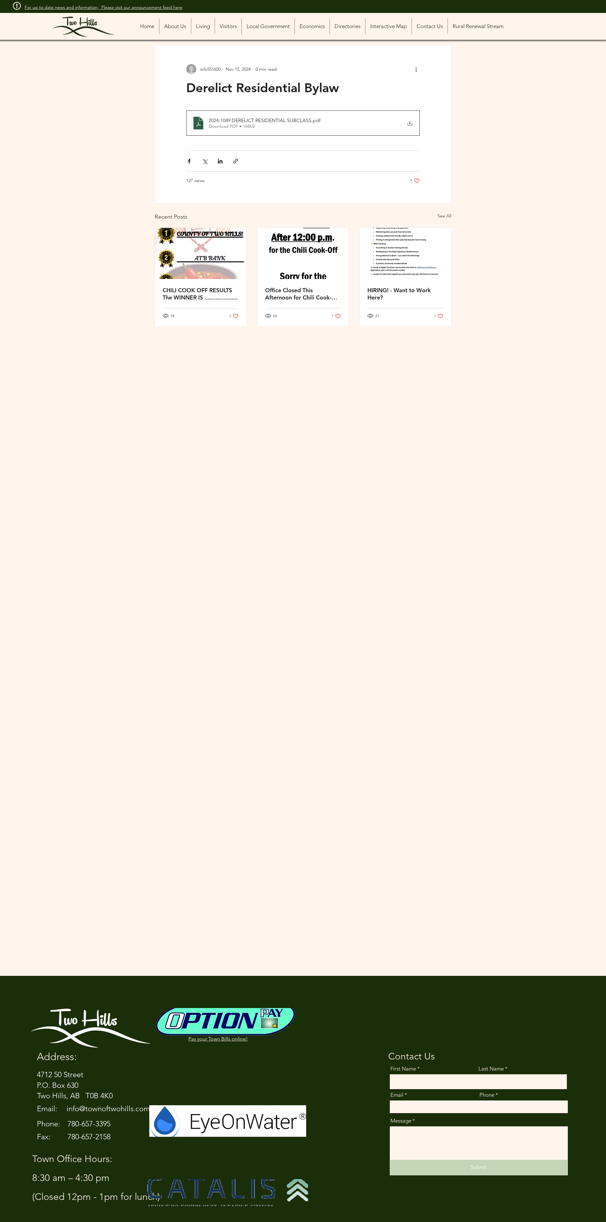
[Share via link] (236, 161)
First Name (403, 1068)
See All (444, 216)
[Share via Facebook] (189, 161)
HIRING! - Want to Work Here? (399, 294)
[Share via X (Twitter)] (205, 161)
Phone (486, 1095)
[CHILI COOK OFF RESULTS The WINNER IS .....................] (200, 253)
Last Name (491, 1068)
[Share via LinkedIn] (220, 161)
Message (400, 1121)
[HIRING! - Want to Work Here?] (405, 253)
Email (396, 1095)
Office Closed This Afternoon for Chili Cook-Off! (298, 294)
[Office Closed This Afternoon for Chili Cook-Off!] (303, 253)
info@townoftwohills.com (108, 1108)
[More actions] (416, 69)
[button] (347, 26)
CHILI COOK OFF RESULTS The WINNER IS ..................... (200, 294)
